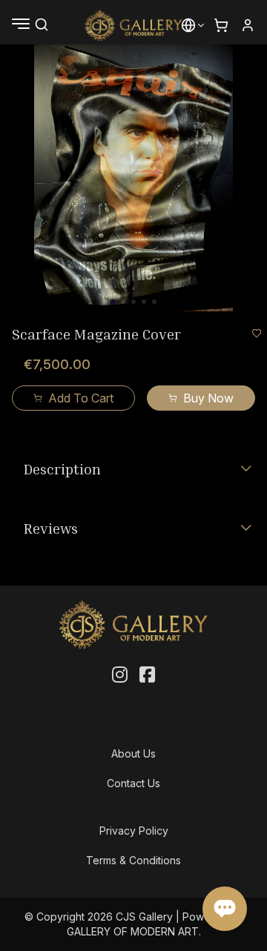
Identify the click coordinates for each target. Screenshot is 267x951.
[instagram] (120, 675)
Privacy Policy (133, 830)
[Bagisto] (133, 25)
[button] (188, 25)
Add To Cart (80, 398)
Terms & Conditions (133, 860)
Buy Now (208, 398)
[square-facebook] (147, 675)
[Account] (247, 25)
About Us (133, 753)
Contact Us (133, 783)
